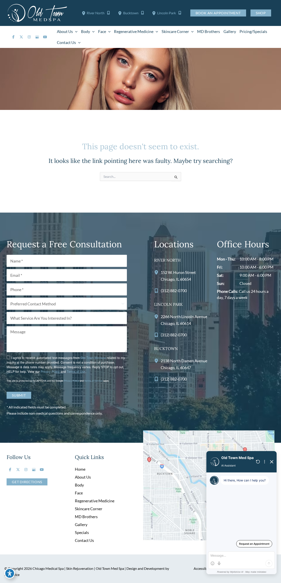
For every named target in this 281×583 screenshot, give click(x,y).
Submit (19, 395)
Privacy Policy (50, 371)
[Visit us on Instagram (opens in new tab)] (29, 36)
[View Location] (84, 13)
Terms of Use (76, 371)
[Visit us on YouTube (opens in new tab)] (45, 36)
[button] (75, 31)
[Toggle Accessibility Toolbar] (9, 573)
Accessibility (203, 568)
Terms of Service (93, 380)
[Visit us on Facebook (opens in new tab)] (13, 36)
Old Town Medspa (93, 357)
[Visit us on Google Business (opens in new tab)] (37, 36)
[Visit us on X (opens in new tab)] (21, 36)
